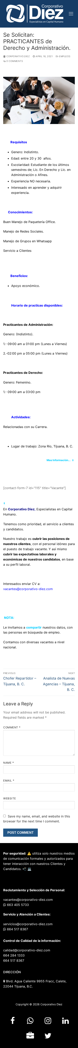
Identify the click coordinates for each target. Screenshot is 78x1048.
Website (9, 798)
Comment (12, 727)
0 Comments (14, 61)
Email (8, 780)
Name (8, 762)
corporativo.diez (18, 56)
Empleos (64, 56)
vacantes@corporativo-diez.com (28, 589)
